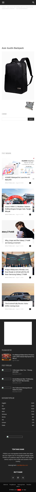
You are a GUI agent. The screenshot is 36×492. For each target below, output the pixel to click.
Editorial (5, 484)
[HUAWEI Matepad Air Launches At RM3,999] (18, 168)
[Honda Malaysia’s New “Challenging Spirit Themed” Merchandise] (6, 381)
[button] (3, 2)
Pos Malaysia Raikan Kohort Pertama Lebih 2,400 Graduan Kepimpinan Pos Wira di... (23, 356)
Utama (3, 7)
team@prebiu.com (22, 465)
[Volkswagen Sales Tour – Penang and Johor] (6, 372)
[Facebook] (13, 478)
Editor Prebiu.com (10, 183)
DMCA (18, 486)
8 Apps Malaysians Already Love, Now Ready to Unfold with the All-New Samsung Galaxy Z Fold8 (17, 272)
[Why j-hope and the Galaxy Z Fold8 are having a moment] (18, 232)
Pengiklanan (13, 484)
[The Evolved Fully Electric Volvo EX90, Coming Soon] (18, 295)
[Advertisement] (18, 29)
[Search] (33, 2)
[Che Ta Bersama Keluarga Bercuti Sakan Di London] (6, 390)
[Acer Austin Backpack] (18, 99)
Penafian (29, 484)
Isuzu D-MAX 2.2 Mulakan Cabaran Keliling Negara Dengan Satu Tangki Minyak (18, 209)
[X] (23, 478)
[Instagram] (18, 478)
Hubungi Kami (21, 484)
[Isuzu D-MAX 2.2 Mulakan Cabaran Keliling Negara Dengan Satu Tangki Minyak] (18, 200)
